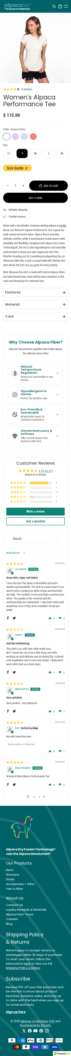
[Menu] (66, 6)
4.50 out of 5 (46, 470)
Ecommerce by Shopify (35, 1025)
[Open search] (54, 6)
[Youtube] (35, 1030)
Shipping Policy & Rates (23, 968)
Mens (10, 870)
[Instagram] (47, 1030)
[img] (14, 563)
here (27, 964)
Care (9, 316)
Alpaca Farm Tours (19, 914)
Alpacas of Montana (34, 1021)
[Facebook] (29, 1030)
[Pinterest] (41, 1030)
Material (12, 304)
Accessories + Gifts (20, 884)
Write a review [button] (35, 511)
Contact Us (14, 905)
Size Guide (15, 168)
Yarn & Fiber (14, 889)
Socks (10, 879)
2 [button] (34, 796)
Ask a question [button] (35, 521)
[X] (24, 1030)
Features (13, 292)
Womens (12, 875)
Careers (12, 919)
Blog (9, 924)
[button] (18, 482)
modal (62, 225)
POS (51, 1021)
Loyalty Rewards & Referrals (26, 910)
